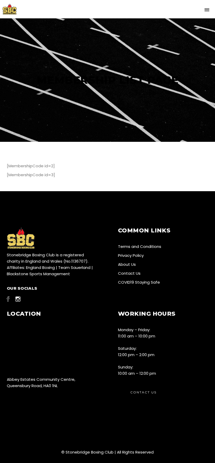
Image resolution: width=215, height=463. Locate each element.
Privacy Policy (131, 255)
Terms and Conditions (139, 246)
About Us (127, 264)
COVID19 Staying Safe (139, 282)
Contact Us (129, 273)
